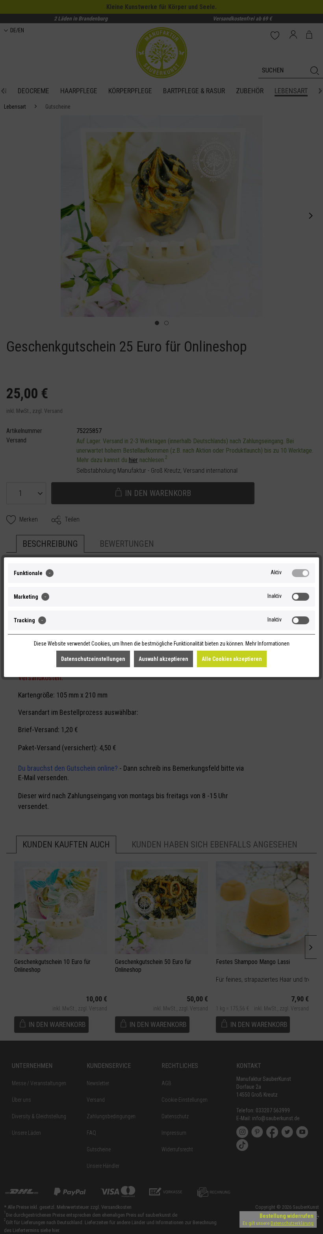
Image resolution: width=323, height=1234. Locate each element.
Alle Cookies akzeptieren (232, 659)
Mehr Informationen (267, 643)
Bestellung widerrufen (287, 1216)
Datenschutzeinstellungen (93, 659)
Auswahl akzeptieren (163, 659)
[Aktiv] (300, 573)
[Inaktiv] (300, 597)
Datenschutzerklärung (292, 1223)
